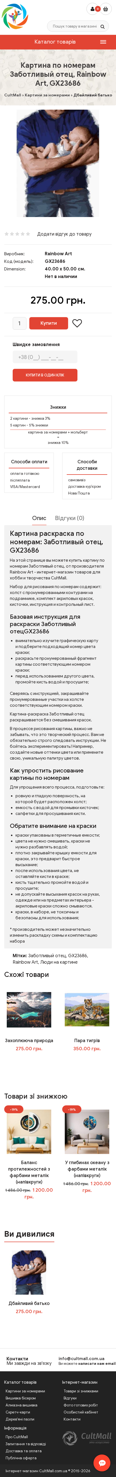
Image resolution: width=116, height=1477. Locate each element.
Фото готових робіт (81, 1405)
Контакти (17, 1359)
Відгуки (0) (69, 518)
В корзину (33, 1323)
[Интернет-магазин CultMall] (14, 16)
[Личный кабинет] (92, 9)
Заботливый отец (47, 956)
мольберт (79, 432)
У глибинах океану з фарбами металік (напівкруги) (87, 1169)
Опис (39, 518)
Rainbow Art (58, 254)
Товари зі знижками (81, 1391)
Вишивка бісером (21, 1398)
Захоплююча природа (29, 1041)
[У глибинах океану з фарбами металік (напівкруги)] (87, 1131)
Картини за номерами (25, 1391)
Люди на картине (59, 962)
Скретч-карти (18, 1412)
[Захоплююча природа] (29, 1009)
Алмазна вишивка (21, 1405)
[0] (106, 9)
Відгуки (70, 1398)
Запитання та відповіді (26, 1444)
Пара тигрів (87, 1041)
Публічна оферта (21, 1458)
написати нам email (97, 1363)
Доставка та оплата (24, 1451)
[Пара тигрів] (87, 1009)
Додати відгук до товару (64, 234)
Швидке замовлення (36, 344)
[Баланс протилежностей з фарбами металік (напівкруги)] (29, 1131)
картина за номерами (47, 432)
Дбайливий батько (29, 1303)
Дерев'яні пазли (20, 1419)
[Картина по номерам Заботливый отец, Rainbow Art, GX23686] (58, 163)
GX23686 (77, 956)
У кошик (33, 1060)
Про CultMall (17, 1437)
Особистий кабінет (81, 1412)
